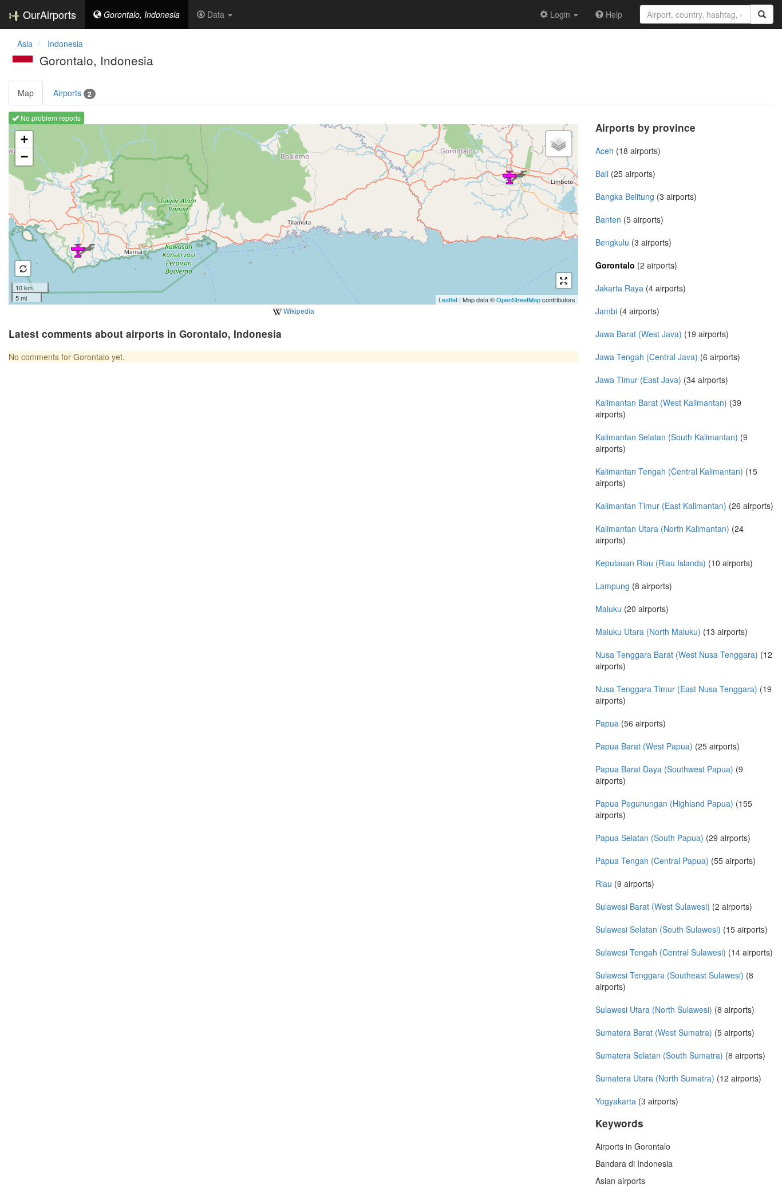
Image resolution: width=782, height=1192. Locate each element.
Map (26, 92)
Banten (608, 219)
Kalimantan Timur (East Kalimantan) (660, 505)
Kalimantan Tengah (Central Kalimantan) (669, 471)
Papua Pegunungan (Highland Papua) (664, 803)
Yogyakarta (615, 1101)
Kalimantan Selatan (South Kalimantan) (666, 437)
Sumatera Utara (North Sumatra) (654, 1078)
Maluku (608, 608)
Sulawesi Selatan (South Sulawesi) (658, 929)
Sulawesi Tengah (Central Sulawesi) (660, 952)
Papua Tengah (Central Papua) (652, 860)
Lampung (612, 585)
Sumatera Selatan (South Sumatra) (659, 1055)
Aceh (604, 150)
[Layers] (558, 143)
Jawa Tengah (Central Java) (646, 356)
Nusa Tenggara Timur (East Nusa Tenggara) (676, 688)
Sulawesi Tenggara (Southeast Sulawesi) (669, 975)
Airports (72, 93)
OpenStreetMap (518, 299)
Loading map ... (292, 214)
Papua (607, 723)
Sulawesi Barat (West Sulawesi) (652, 906)
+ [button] (24, 139)
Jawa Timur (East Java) (638, 379)
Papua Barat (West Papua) (644, 746)
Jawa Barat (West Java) (638, 334)
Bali (602, 173)
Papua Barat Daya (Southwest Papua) (664, 769)
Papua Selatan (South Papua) (649, 837)
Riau (603, 883)
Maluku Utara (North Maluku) (648, 631)
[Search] (762, 14)
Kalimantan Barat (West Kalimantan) (661, 402)
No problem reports (50, 118)
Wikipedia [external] (298, 310)
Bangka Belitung (624, 196)
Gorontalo (615, 265)
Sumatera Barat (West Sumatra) (653, 1032)
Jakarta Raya (619, 288)
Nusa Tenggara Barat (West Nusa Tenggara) (676, 654)
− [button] (24, 156)
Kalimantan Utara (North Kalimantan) (662, 528)
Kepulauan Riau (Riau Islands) (650, 563)
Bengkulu (612, 242)
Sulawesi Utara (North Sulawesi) (653, 1009)
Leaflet (448, 299)
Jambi (606, 311)
